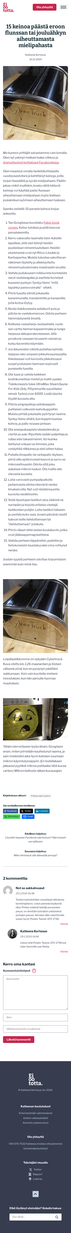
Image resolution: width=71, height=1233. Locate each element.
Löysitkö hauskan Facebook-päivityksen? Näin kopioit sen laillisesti (35, 837)
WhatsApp (13, 816)
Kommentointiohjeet (19, 970)
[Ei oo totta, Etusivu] (8, 7)
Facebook (12, 811)
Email (30, 816)
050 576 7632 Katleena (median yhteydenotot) (35, 1143)
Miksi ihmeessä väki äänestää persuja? (35, 853)
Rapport (37, 1174)
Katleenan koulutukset (36, 1106)
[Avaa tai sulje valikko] (63, 7)
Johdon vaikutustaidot (35, 1118)
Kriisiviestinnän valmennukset (35, 1113)
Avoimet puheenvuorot (35, 1122)
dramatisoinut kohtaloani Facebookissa (31, 162)
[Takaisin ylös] (36, 1194)
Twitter (27, 811)
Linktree (37, 1179)
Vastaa (64, 923)
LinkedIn (43, 811)
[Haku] (56, 1217)
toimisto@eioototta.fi (35, 1148)
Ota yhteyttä (44, 7)
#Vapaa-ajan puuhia (40, 795)
